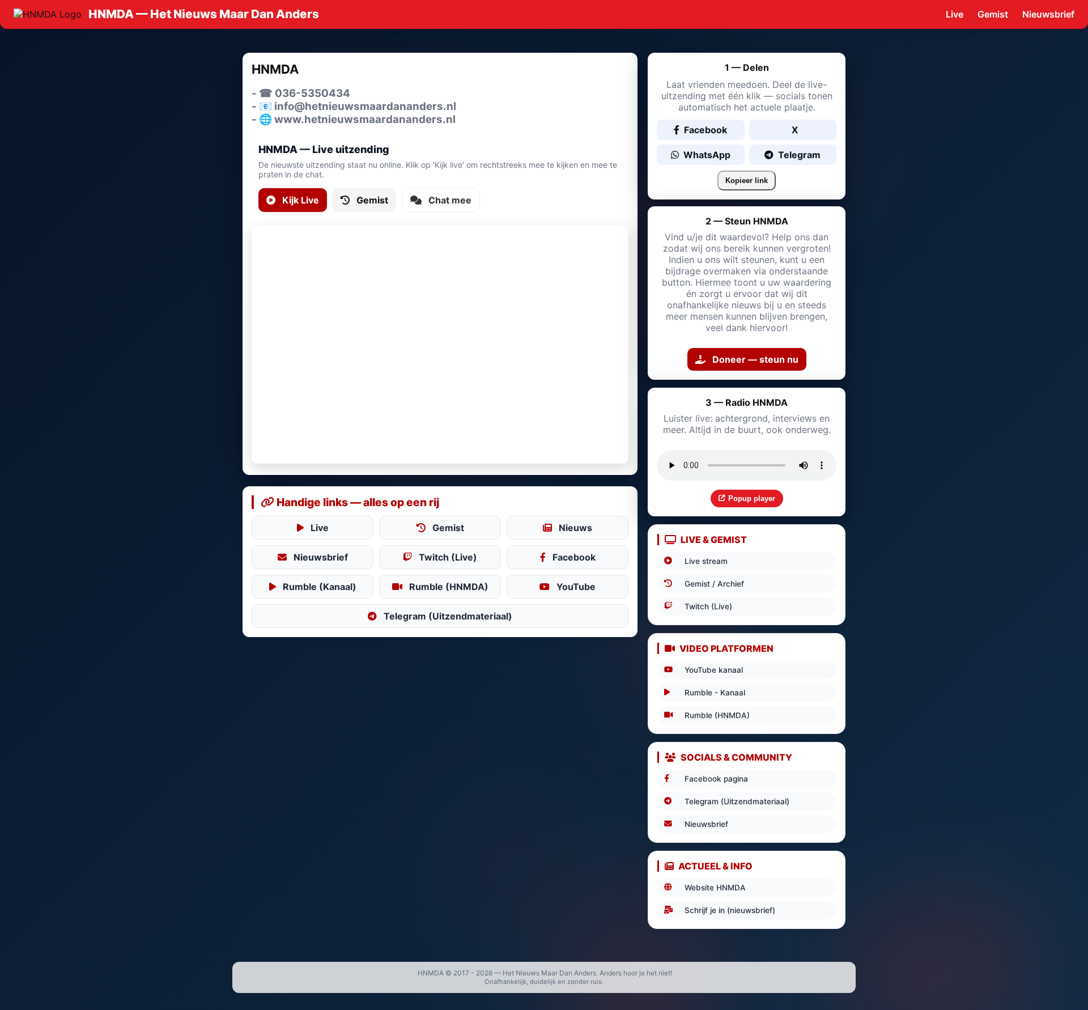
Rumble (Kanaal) (319, 586)
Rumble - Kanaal (715, 692)
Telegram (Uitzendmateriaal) (448, 616)
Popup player (751, 498)
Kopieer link (746, 180)
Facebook (574, 557)
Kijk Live (300, 200)
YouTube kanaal (714, 669)
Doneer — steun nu (755, 359)
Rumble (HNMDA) (448, 586)
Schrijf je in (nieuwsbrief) (730, 910)
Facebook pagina (716, 778)
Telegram (799, 154)
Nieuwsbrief (1048, 14)
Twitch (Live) (448, 557)
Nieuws (575, 527)
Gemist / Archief (714, 583)
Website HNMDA (715, 887)
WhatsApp (706, 154)
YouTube (576, 586)
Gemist (993, 14)
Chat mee (449, 200)
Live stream (706, 561)
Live (954, 14)
